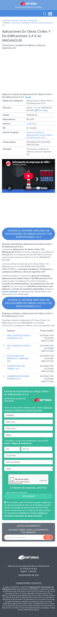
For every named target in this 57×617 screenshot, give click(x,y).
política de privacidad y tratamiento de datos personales (28, 408)
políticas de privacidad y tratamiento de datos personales (25, 514)
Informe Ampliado (10, 291)
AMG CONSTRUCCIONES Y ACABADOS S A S (19, 336)
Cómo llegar (42, 110)
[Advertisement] (28, 69)
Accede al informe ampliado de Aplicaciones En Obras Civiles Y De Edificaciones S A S (28, 233)
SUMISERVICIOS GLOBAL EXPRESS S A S (18, 377)
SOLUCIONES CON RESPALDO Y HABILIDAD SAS (18, 358)
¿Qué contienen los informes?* (16, 492)
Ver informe (28, 496)
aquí (26, 294)
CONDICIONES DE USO (28, 575)
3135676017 (31, 123)
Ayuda (28, 97)
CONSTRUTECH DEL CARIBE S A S (16, 367)
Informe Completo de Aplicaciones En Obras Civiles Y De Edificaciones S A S (39, 135)
